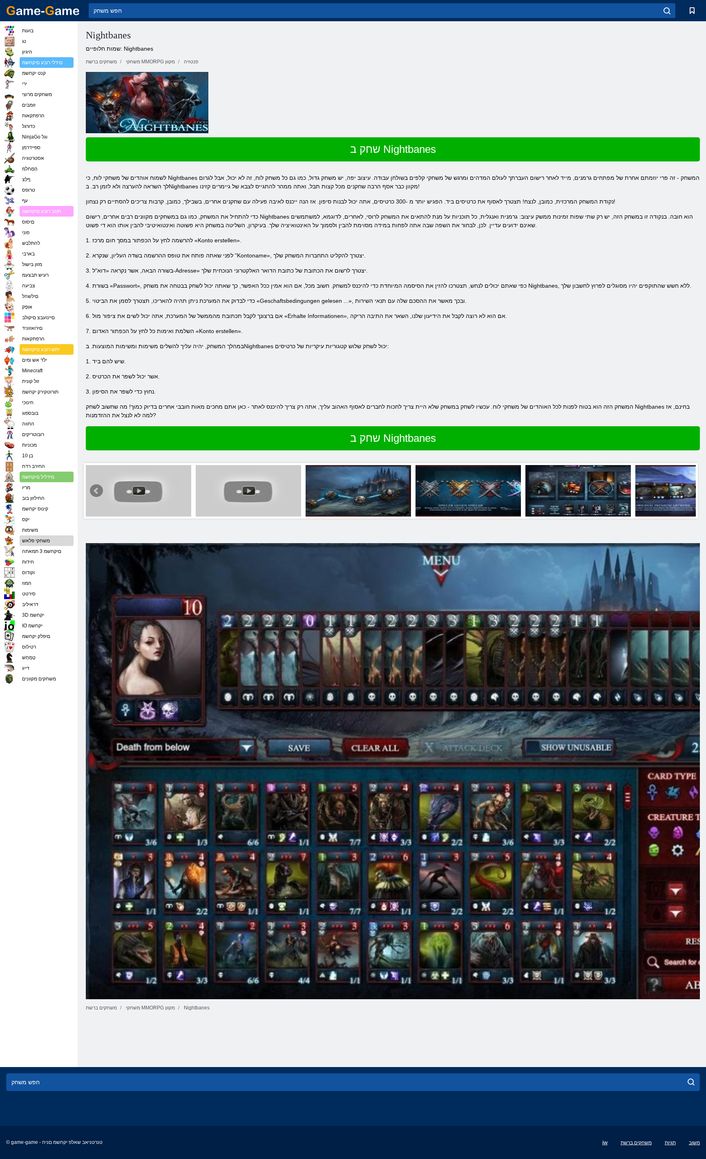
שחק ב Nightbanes (393, 149)
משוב (694, 1143)
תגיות (670, 1143)
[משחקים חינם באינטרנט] (43, 10)
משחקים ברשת (636, 1143)
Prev (96, 490)
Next (689, 490)
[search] (667, 10)
